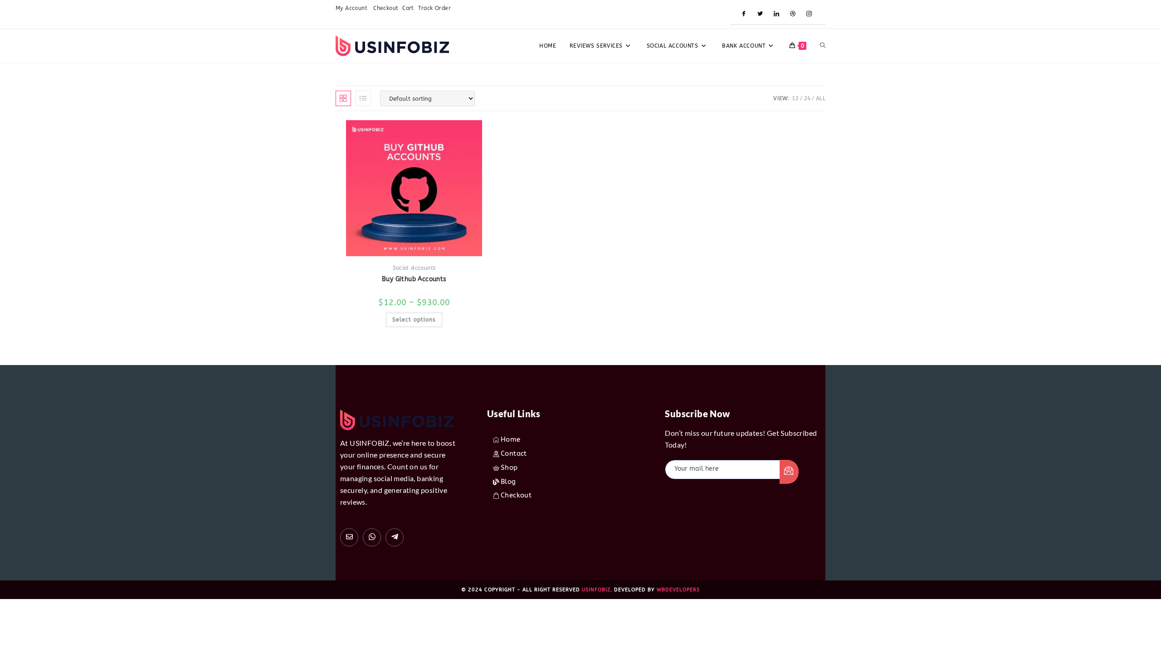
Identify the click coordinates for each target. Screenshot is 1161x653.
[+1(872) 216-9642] (372, 537)
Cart (408, 8)
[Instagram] (809, 14)
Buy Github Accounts (414, 279)
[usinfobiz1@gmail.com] (349, 537)
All (820, 98)
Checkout (385, 8)
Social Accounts (414, 268)
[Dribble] (793, 14)
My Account (352, 8)
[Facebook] (744, 14)
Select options (414, 320)
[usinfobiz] (394, 537)
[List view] (363, 98)
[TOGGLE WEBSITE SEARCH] (822, 46)
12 (795, 98)
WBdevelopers (678, 590)
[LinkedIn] (776, 14)
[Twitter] (760, 14)
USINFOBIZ (596, 590)
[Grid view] (343, 98)
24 (807, 98)
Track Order (434, 8)
